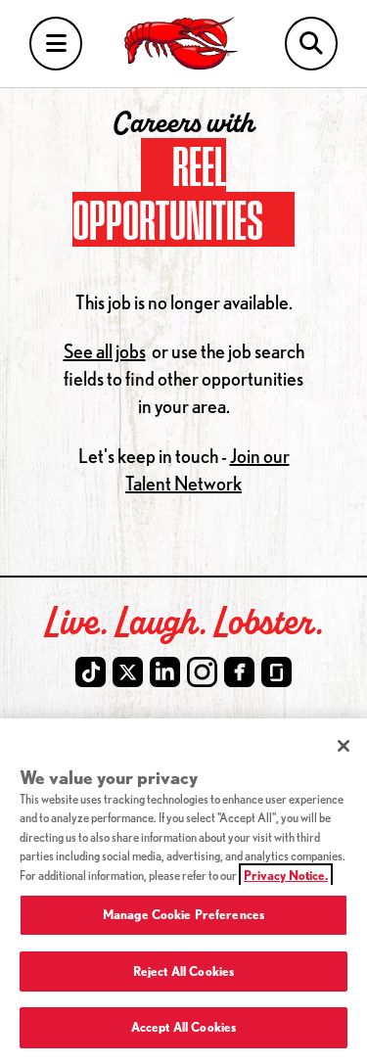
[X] (128, 672)
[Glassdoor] (276, 672)
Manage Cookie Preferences (183, 914)
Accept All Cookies (183, 1027)
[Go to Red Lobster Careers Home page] (183, 43)
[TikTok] (90, 672)
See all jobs (105, 351)
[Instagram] (202, 672)
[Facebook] (239, 672)
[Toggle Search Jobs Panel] (311, 43)
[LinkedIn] (165, 672)
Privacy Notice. (286, 875)
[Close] (343, 745)
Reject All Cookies (183, 971)
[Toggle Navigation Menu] (55, 43)
